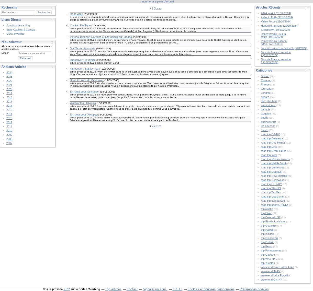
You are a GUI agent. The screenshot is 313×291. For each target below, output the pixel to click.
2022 (9, 80)
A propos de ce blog (18, 25)
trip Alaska (267, 209)
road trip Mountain (271, 171)
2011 (9, 126)
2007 (9, 143)
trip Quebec (268, 254)
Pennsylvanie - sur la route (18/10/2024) (273, 35)
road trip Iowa (269, 155)
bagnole (265, 109)
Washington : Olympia (83, 103)
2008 (9, 138)
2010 (9, 130)
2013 (9, 118)
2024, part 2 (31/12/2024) (276, 13)
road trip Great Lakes (273, 150)
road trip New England (274, 175)
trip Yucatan (268, 262)
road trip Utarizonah (272, 196)
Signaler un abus (155, 289)
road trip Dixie (269, 146)
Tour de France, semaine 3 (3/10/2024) (284, 48)
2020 (9, 89)
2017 (9, 101)
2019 (9, 93)
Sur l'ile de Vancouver (82, 48)
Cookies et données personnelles (211, 289)
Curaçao (266, 80)
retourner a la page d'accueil (157, 1)
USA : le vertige (15, 33)
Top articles (113, 289)
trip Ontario (267, 242)
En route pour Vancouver (85, 91)
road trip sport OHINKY (275, 204)
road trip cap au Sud (273, 200)
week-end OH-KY (271, 279)
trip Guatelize (269, 225)
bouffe (264, 117)
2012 (9, 122)
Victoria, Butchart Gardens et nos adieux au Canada (101, 36)
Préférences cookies (254, 289)
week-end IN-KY (270, 271)
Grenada (266, 88)
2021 (9, 84)
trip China (266, 213)
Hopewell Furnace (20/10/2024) (279, 25)
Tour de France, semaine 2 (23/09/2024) (276, 54)
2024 (9, 72)
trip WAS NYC (269, 258)
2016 (9, 105)
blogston (266, 113)
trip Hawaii (267, 229)
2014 (9, 114)
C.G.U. (177, 289)
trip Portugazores (271, 250)
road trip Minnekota (272, 167)
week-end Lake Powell (274, 275)
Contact (132, 289)
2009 (9, 134)
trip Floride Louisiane (273, 221)
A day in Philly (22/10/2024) (277, 17)
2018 (9, 97)
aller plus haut (269, 101)
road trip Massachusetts (275, 159)
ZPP (67, 289)
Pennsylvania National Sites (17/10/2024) (274, 42)
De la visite (76, 13)
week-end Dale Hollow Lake (277, 267)
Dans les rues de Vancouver (87, 80)
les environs (268, 126)
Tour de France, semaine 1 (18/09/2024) (276, 61)
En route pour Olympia (83, 114)
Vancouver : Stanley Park (85, 68)
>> (159, 8)
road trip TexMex (271, 192)
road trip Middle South (274, 163)
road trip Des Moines (273, 142)
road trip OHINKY (271, 184)
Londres (266, 92)
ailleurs (265, 96)
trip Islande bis (269, 238)
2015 (9, 109)
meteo (264, 130)
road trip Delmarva (272, 138)
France (265, 84)
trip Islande (267, 233)
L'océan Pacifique (80, 25)
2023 (9, 76)
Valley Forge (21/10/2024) (276, 21)
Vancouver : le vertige (83, 59)
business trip (268, 121)
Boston (265, 76)
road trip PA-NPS (271, 188)
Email (4, 53)
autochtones (268, 105)
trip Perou (266, 246)
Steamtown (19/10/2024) (275, 29)
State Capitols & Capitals (20, 29)
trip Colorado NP (270, 217)
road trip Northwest (272, 179)
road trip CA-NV (270, 134)
